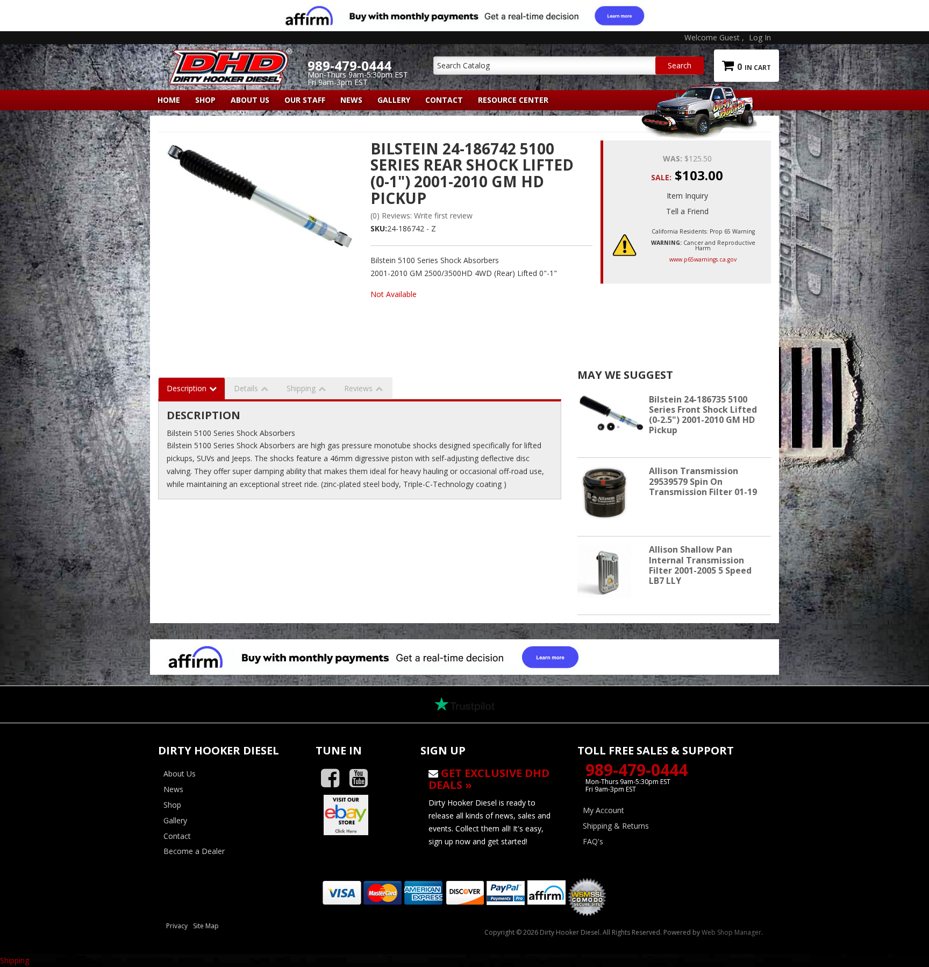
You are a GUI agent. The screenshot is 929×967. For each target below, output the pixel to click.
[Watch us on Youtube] (362, 778)
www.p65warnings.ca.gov (703, 259)
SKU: (378, 228)
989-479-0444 (636, 770)
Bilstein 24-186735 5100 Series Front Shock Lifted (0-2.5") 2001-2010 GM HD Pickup (703, 414)
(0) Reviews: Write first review (421, 215)
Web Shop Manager (731, 932)
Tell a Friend (687, 211)
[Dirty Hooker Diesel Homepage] (229, 57)
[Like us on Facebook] (334, 778)
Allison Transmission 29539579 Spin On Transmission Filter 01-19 (703, 481)
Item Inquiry (687, 195)
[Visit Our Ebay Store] (360, 815)
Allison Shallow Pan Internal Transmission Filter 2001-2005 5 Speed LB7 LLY (700, 565)
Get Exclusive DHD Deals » (488, 779)
